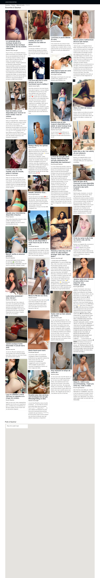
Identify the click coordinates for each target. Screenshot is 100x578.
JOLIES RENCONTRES (11, 2)
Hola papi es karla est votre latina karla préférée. (61, 71)
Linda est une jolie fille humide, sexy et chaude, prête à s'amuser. (15, 171)
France (13, 5)
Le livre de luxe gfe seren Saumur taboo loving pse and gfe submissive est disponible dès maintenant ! (61, 159)
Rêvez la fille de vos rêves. (38, 296)
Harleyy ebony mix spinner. (38, 145)
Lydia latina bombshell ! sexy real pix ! (14, 297)
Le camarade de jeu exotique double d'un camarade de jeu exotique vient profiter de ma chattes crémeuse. (16, 44)
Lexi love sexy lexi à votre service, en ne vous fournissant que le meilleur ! (38, 82)
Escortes (7, 5)
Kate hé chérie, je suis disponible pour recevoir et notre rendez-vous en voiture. (16, 113)
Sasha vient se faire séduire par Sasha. (61, 315)
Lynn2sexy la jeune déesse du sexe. (60, 38)
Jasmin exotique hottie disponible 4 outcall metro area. (15, 345)
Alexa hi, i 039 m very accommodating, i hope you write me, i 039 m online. (83, 384)
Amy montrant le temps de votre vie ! (60, 371)
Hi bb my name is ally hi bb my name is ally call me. (83, 239)
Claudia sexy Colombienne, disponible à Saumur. (16, 214)
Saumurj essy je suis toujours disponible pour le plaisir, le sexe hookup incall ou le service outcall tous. (61, 125)
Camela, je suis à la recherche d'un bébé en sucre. (37, 42)
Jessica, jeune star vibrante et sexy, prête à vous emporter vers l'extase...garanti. (83, 282)
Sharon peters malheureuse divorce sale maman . (83, 40)
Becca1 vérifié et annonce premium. (15, 255)
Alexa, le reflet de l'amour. (82, 108)
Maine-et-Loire (20, 5)
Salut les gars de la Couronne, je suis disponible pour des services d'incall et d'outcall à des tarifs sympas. (83, 185)
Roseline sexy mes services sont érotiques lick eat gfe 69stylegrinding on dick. (38, 397)
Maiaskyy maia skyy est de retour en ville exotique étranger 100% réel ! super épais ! (61, 253)
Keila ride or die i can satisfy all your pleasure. (83, 152)
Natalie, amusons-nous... (37, 192)
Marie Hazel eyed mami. (37, 350)
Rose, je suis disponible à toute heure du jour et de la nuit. (38, 242)
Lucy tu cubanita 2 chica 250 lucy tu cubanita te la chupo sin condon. (15, 396)
